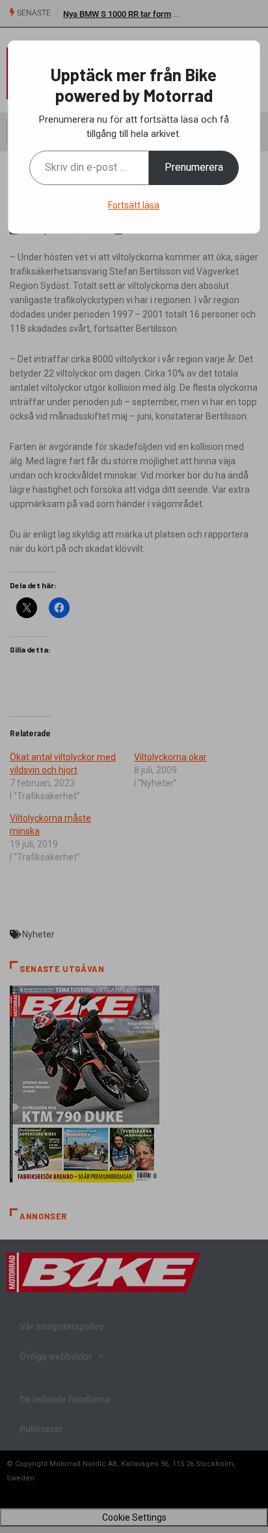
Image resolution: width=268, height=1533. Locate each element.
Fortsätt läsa (133, 205)
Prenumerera (194, 167)
